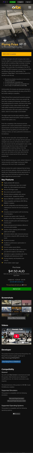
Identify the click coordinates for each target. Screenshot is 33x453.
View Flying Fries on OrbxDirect (11, 362)
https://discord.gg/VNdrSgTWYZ (10, 358)
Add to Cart (16, 289)
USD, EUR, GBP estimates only (16, 281)
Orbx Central (13, 375)
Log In (20, 2)
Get (12, 2)
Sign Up (28, 2)
